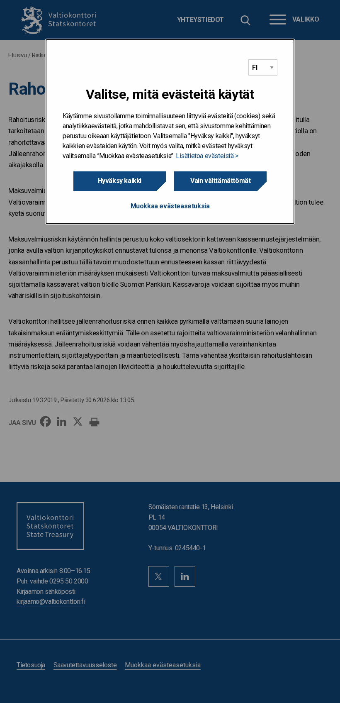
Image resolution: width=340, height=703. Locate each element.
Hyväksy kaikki (119, 181)
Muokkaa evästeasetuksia (170, 206)
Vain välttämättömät (220, 181)
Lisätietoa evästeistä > (207, 156)
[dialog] (170, 131)
